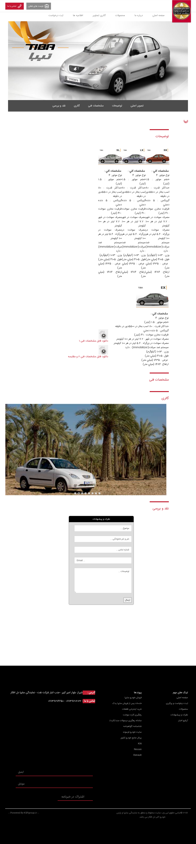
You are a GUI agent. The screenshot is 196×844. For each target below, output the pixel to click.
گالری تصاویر (99, 15)
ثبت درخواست (55, 15)
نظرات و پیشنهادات (179, 715)
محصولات (120, 15)
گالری (77, 106)
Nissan (138, 749)
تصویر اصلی (137, 106)
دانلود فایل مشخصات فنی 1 (93, 341)
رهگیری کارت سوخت (132, 715)
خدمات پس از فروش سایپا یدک (127, 703)
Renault (137, 755)
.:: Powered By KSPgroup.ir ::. (23, 813)
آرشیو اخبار (183, 720)
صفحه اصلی (158, 15)
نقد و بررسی (58, 106)
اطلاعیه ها (78, 15)
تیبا (75, 493)
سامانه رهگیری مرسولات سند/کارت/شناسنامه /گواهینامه (125, 723)
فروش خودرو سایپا (133, 698)
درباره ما (139, 15)
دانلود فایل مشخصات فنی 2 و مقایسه (88, 356)
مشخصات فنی (96, 106)
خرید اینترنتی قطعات (132, 709)
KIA (140, 743)
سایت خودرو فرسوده (132, 732)
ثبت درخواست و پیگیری (177, 703)
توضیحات (117, 106)
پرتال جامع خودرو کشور (131, 738)
